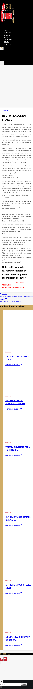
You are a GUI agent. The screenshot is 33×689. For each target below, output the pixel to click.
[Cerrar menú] (0, 662)
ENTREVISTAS (8, 39)
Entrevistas (5, 110)
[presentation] (18, 329)
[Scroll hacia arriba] (1, 659)
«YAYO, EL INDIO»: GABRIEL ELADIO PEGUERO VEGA (16, 295)
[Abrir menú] (2, 63)
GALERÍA (6, 42)
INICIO (6, 30)
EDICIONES (7, 35)
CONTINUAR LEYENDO (13, 365)
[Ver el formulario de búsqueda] (2, 48)
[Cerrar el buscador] (1, 681)
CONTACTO (7, 44)
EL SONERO (7, 32)
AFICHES (6, 37)
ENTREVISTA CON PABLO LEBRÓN (10, 300)
